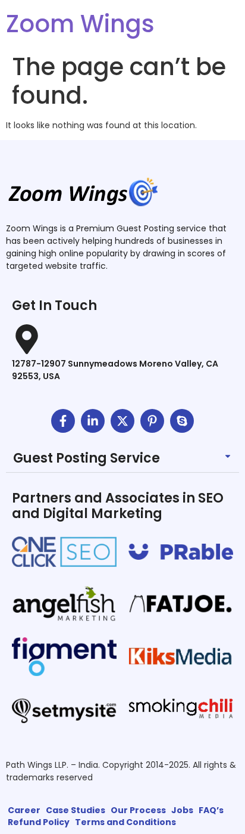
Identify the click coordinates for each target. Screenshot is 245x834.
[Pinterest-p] (152, 421)
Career (24, 810)
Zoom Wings (80, 24)
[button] (122, 459)
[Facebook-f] (63, 421)
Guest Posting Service (86, 458)
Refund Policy (39, 822)
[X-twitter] (122, 421)
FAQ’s (211, 810)
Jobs (182, 810)
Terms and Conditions (125, 822)
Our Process (138, 810)
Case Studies (75, 810)
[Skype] (182, 421)
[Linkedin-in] (93, 421)
